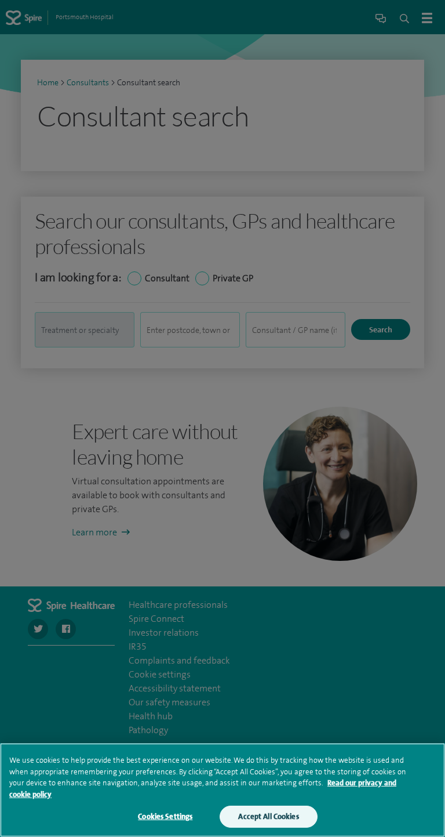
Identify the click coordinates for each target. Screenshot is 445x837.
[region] (222, 790)
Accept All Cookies (268, 816)
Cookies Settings (165, 816)
